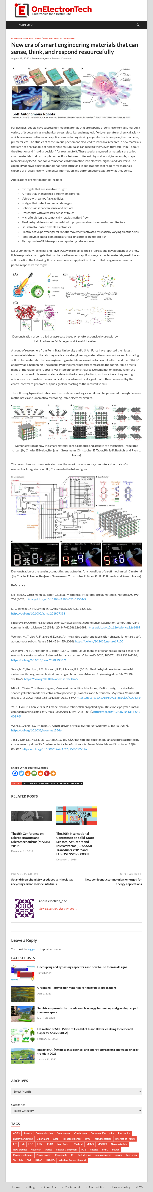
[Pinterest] (47, 773)
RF (72, 1154)
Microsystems (33, 38)
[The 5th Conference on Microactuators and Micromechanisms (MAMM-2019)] (31, 817)
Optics (48, 1149)
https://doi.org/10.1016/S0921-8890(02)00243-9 (108, 697)
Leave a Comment (62, 58)
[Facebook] (15, 773)
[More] (53, 773)
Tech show (131, 1154)
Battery (28, 1133)
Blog (32, 1187)
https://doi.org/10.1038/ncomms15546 (36, 730)
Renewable (61, 1154)
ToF (29, 1160)
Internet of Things (125, 1138)
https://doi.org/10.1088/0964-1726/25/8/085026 (54, 749)
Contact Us (96, 1187)
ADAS (16, 1133)
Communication (44, 1133)
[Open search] (138, 25)
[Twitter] (21, 773)
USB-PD (50, 1160)
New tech (36, 1149)
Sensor (64, 783)
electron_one (42, 58)
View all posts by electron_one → (57, 908)
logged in (33, 949)
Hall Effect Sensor (71, 1138)
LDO (30, 1144)
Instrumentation (102, 1138)
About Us (49, 1187)
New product (20, 1149)
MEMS (90, 1144)
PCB (83, 1149)
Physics (94, 1149)
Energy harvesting (23, 1138)
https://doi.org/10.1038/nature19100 (99, 641)
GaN (55, 1138)
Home (16, 1187)
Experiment (43, 1138)
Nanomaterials (52, 38)
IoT (15, 1144)
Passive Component (66, 1149)
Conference (80, 1133)
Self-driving (84, 1154)
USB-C (38, 1160)
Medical (78, 1144)
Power (115, 1149)
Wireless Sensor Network (72, 1160)
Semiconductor (103, 1154)
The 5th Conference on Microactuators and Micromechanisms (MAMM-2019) (31, 840)
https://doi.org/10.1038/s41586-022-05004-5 (56, 599)
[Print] (28, 773)
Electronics (124, 1133)
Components (63, 1133)
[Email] (34, 773)
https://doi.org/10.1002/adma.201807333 (38, 613)
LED (39, 1144)
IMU (87, 1138)
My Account (72, 1187)
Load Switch (63, 1144)
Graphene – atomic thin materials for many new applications (76, 987)
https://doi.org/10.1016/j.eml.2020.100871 (38, 660)
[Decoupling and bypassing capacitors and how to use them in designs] (23, 967)
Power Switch (43, 1154)
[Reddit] (40, 773)
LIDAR (49, 1144)
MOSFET (102, 1144)
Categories (18, 1104)
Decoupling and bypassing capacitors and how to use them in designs (82, 967)
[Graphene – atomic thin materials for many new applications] (23, 988)
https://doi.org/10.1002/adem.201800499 (51, 679)
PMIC (105, 1149)
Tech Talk (76, 783)
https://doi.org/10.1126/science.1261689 (114, 627)
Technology (70, 38)
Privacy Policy (121, 1187)
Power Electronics (22, 1154)
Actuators (17, 38)
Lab (22, 1144)
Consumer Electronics (102, 1133)
